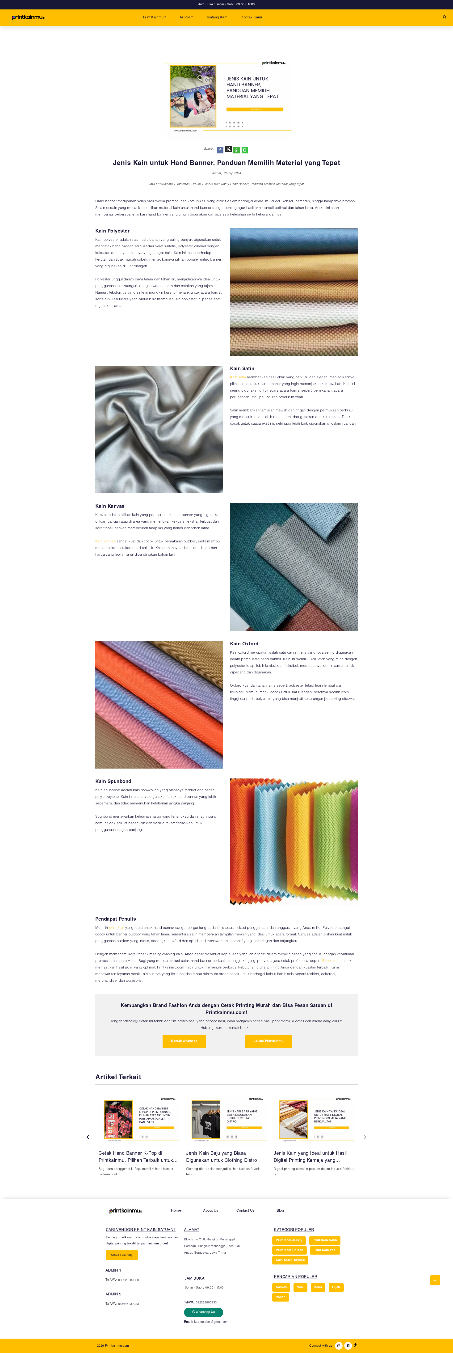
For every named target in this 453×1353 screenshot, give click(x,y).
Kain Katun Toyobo (290, 1260)
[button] (444, 17)
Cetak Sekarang (122, 1255)
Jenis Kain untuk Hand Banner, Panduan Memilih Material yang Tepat (254, 184)
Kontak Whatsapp (184, 1041)
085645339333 (128, 1304)
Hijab (336, 1287)
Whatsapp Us (205, 1312)
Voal (300, 1287)
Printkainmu (331, 961)
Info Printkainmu (160, 184)
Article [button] (185, 17)
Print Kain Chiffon (289, 1250)
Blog (280, 1211)
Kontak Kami (251, 17)
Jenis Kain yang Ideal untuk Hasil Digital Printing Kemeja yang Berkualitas (310, 1157)
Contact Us (245, 1211)
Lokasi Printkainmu (269, 1041)
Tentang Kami (217, 17)
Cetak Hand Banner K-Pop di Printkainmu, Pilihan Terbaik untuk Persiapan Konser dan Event (136, 1157)
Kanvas (281, 1287)
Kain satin (238, 377)
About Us (210, 1211)
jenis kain (116, 928)
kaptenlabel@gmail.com (211, 1322)
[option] (139, 1137)
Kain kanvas (105, 541)
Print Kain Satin (325, 1240)
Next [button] (365, 1137)
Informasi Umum (189, 184)
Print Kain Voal (325, 1250)
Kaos (318, 1287)
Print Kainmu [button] (153, 17)
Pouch (280, 1297)
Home (176, 1211)
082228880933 (128, 1280)
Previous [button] (88, 1137)
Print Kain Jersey (289, 1240)
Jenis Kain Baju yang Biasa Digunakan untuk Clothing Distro (221, 1157)
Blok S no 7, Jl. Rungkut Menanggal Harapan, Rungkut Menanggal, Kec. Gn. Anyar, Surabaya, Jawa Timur (212, 1246)
